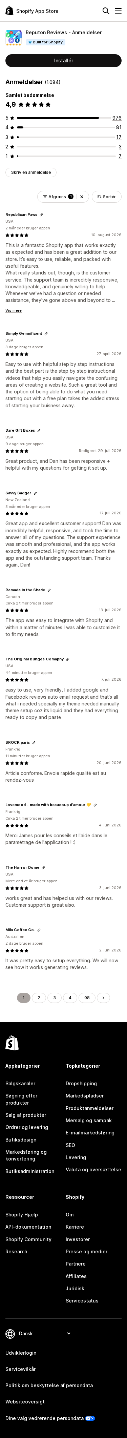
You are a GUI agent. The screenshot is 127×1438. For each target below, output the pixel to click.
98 (87, 997)
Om (70, 1214)
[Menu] (118, 10)
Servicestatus (82, 1300)
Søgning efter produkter (21, 1099)
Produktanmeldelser (89, 1108)
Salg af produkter (25, 1115)
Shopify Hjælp (21, 1214)
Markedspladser (85, 1095)
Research (16, 1251)
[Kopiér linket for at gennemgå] (41, 215)
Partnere (76, 1264)
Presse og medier (86, 1251)
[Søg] (106, 10)
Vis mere (13, 310)
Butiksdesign (20, 1140)
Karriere (75, 1227)
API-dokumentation (28, 1227)
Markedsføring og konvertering (26, 1155)
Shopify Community (28, 1239)
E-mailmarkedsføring (90, 1132)
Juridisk (75, 1288)
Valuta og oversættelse (93, 1169)
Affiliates (76, 1276)
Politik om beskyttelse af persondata (49, 1385)
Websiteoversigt (25, 1401)
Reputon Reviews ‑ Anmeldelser (64, 32)
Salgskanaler (20, 1083)
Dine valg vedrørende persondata (44, 1418)
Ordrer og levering (26, 1127)
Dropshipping (81, 1083)
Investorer (78, 1239)
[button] (81, 196)
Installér (63, 60)
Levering (76, 1157)
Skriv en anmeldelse (31, 172)
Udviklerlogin (20, 1353)
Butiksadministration (29, 1171)
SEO (70, 1145)
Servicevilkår (20, 1369)
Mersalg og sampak (89, 1120)
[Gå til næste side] (103, 998)
